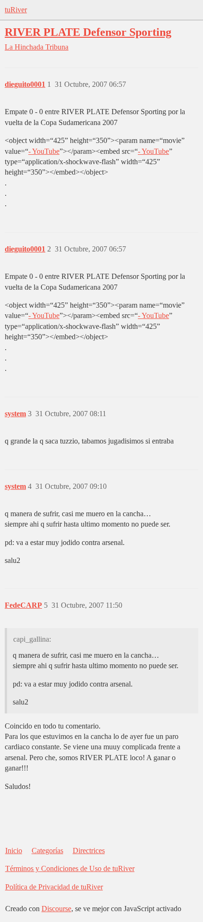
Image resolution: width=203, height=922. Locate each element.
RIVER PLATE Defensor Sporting (88, 31)
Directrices (89, 851)
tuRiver (16, 10)
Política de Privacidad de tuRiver (54, 887)
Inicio (13, 851)
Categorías (47, 851)
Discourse (56, 909)
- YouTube (43, 151)
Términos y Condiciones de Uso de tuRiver (70, 868)
